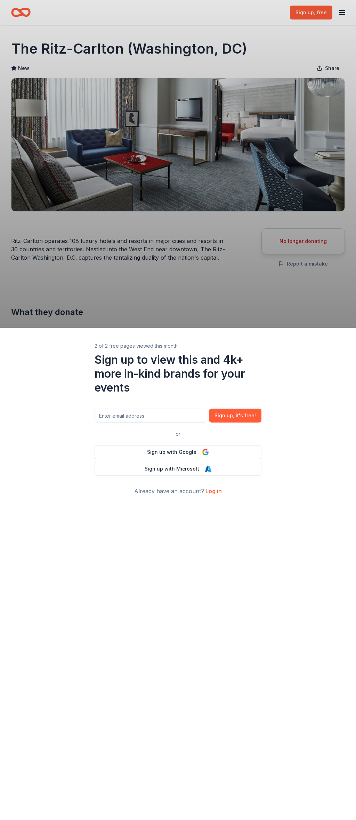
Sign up (235, 415)
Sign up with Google (171, 452)
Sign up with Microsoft (172, 469)
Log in (213, 491)
